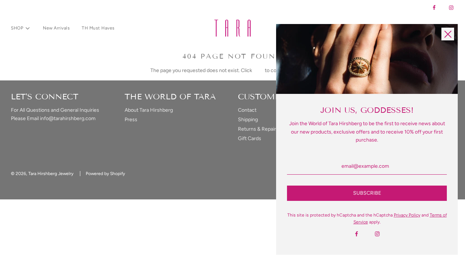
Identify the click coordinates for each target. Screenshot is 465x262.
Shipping (248, 119)
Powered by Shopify (105, 173)
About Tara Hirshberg (149, 110)
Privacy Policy (407, 215)
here (258, 70)
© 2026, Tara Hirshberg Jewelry (42, 173)
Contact (247, 110)
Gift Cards (249, 138)
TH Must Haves (98, 28)
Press (131, 119)
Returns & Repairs (258, 129)
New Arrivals (56, 28)
